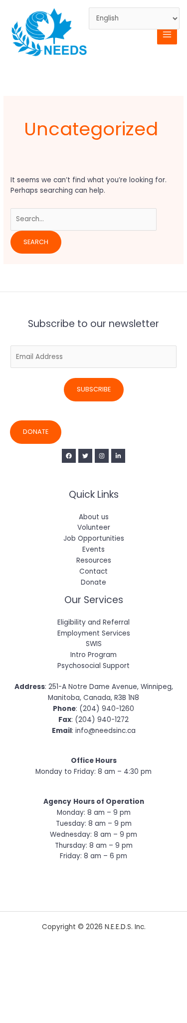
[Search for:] (83, 219)
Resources (93, 560)
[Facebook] (69, 456)
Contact (93, 571)
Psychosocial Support (93, 666)
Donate (35, 431)
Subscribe (94, 389)
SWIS (94, 644)
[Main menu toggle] (167, 34)
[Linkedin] (118, 456)
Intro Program (93, 655)
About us (94, 517)
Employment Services (93, 633)
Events (93, 549)
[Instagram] (102, 456)
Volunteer (93, 527)
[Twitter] (85, 456)
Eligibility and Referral (93, 622)
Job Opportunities (93, 538)
